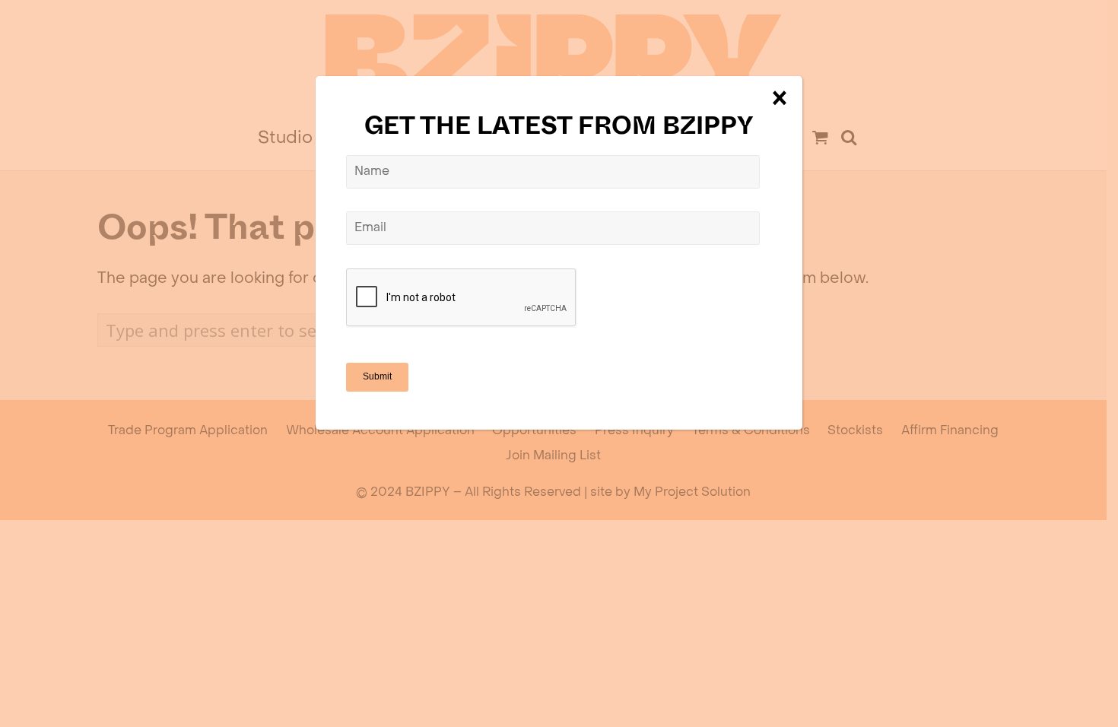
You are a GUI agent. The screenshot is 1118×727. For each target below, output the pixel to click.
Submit (377, 376)
